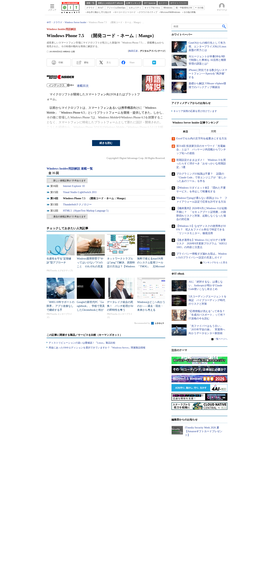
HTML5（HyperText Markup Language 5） (86, 210)
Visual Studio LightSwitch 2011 (80, 192)
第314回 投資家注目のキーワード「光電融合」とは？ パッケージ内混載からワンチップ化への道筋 (201, 150)
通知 (86, 62)
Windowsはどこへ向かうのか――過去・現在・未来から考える (151, 306)
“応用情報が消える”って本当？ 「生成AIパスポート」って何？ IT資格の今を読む (208, 315)
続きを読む (106, 143)
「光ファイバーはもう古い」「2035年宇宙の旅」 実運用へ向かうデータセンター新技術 (207, 330)
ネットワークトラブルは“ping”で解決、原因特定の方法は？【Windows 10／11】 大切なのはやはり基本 (121, 266)
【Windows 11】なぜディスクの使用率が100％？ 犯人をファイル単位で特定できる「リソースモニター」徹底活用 (201, 230)
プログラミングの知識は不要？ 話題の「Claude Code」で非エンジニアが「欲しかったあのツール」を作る (201, 177)
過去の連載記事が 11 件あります (69, 216)
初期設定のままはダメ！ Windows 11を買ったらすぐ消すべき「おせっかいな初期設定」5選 (201, 164)
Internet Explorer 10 (74, 186)
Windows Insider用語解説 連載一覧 (70, 168)
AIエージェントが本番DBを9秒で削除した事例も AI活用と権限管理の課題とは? (207, 60)
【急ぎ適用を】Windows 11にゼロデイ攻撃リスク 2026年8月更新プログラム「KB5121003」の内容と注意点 (201, 244)
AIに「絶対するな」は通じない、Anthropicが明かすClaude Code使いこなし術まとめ (206, 285)
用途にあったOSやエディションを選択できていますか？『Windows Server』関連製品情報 (97, 347)
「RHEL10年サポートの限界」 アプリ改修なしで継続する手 (60, 306)
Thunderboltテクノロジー (77, 204)
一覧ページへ (220, 339)
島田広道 (133, 51)
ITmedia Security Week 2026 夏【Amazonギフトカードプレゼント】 (203, 431)
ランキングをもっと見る (215, 262)
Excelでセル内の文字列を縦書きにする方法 (201, 138)
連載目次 (83, 85)
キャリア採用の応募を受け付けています (195, 111)
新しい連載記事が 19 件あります (69, 180)
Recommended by (142, 323)
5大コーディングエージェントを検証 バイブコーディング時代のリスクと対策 (207, 300)
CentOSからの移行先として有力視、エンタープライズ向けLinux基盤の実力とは (207, 46)
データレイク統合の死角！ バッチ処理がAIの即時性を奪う (120, 306)
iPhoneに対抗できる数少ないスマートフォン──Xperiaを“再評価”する (208, 74)
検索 (224, 26)
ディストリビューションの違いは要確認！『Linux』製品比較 (82, 342)
